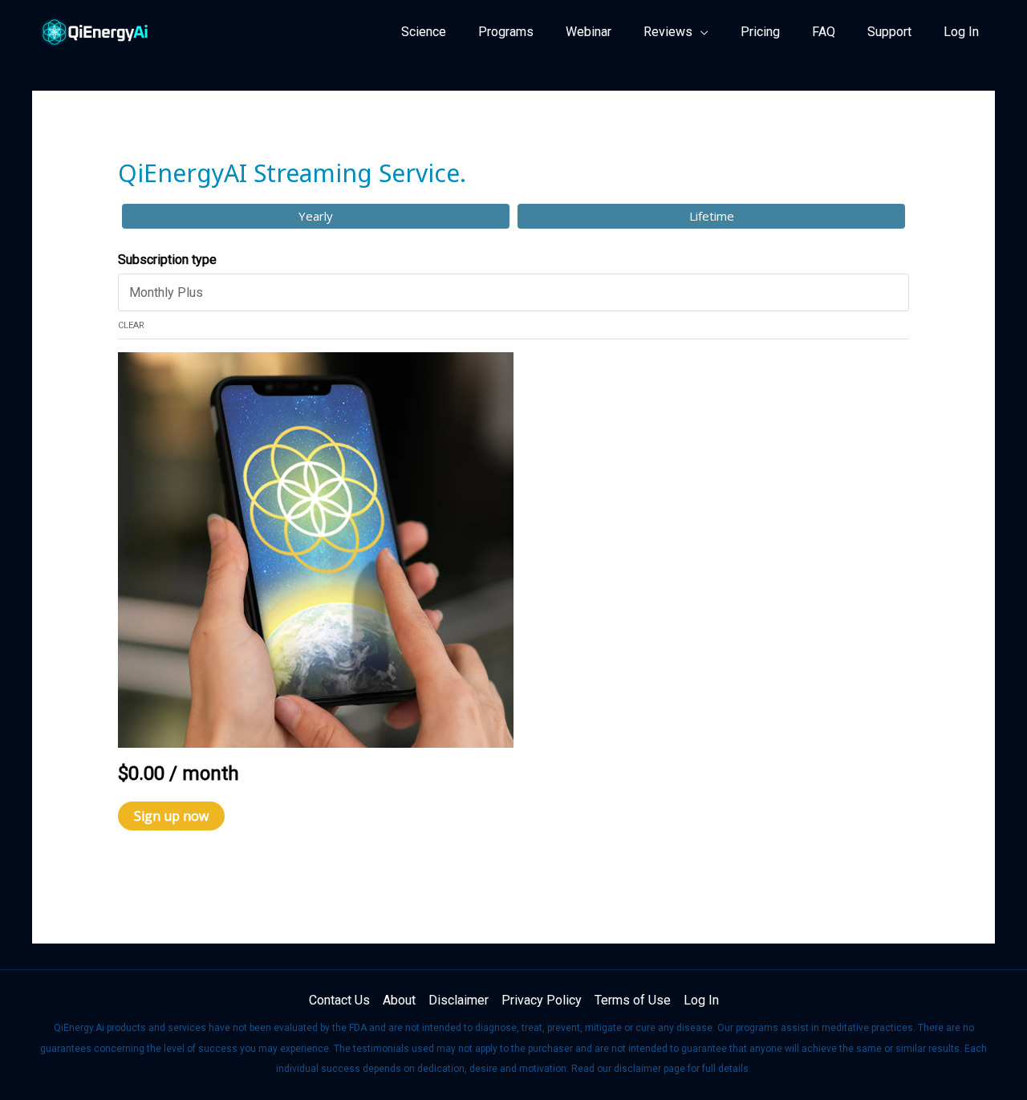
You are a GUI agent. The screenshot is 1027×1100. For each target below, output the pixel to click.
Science (423, 31)
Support (889, 31)
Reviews (667, 31)
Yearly (315, 216)
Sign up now (171, 816)
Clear (131, 325)
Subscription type (167, 259)
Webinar (588, 31)
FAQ (823, 31)
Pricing (760, 31)
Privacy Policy (541, 1000)
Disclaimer (458, 1000)
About (399, 1000)
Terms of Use (633, 1000)
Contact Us (339, 1000)
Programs (506, 31)
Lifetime (711, 216)
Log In (961, 31)
